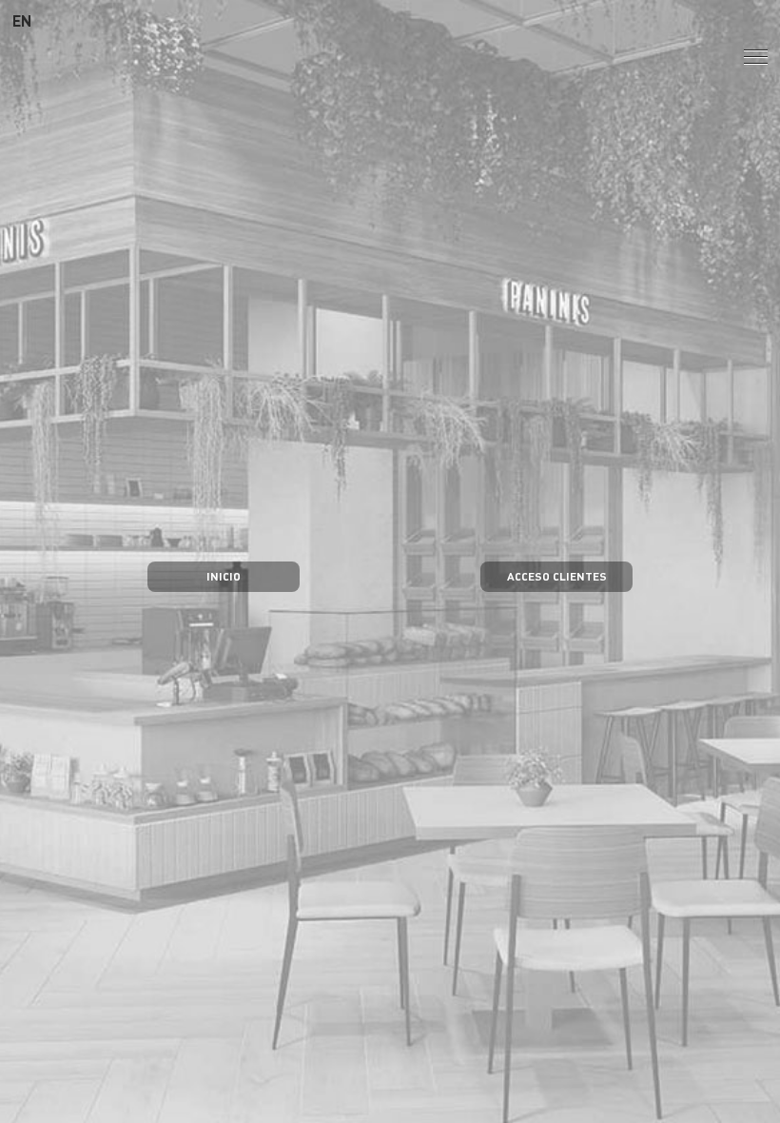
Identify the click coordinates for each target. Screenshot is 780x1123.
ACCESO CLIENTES (557, 575)
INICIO (223, 575)
